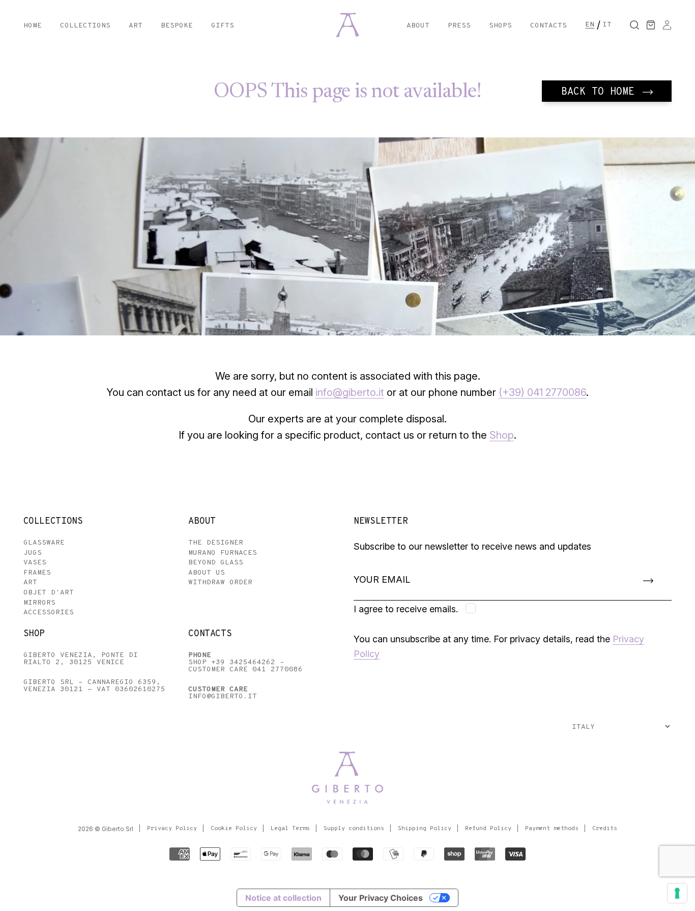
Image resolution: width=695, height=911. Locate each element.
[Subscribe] (648, 580)
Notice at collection (283, 898)
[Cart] (650, 25)
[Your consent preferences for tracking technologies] (677, 893)
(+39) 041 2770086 (542, 392)
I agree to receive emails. (406, 609)
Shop (501, 435)
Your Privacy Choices (380, 898)
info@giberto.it (349, 392)
